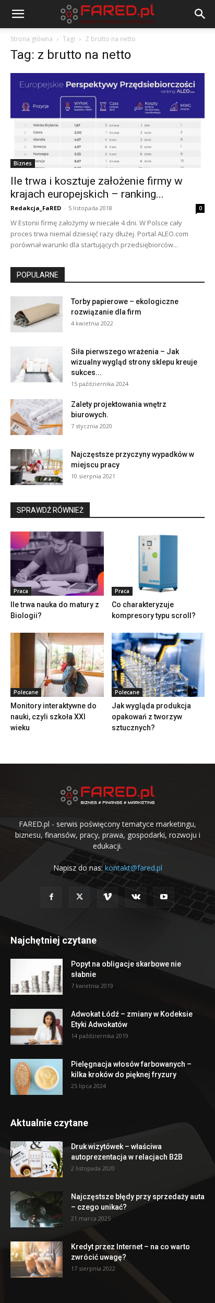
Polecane (26, 692)
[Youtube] (163, 897)
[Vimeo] (107, 897)
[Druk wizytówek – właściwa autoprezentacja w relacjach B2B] (36, 1159)
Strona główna (31, 38)
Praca (21, 591)
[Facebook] (51, 897)
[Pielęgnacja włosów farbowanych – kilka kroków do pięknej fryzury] (36, 1077)
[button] (17, 14)
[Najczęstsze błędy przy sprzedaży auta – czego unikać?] (36, 1209)
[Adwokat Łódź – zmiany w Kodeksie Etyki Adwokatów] (36, 1027)
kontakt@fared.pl (133, 868)
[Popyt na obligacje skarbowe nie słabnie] (36, 977)
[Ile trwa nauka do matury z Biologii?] (57, 564)
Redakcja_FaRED (35, 208)
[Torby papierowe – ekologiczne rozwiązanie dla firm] (36, 314)
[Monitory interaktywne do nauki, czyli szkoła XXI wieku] (57, 665)
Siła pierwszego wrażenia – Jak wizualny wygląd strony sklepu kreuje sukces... (134, 362)
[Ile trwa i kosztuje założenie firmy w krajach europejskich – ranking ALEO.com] (107, 120)
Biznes (23, 163)
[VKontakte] (135, 897)
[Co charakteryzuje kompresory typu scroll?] (158, 564)
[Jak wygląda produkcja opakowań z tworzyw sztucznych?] (158, 665)
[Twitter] (79, 897)
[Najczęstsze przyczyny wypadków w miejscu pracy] (36, 467)
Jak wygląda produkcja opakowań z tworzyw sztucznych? (151, 717)
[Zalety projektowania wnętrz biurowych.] (36, 417)
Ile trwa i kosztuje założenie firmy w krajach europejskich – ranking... (96, 187)
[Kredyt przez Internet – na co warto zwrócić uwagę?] (36, 1259)
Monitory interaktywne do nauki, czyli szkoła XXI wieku (53, 717)
